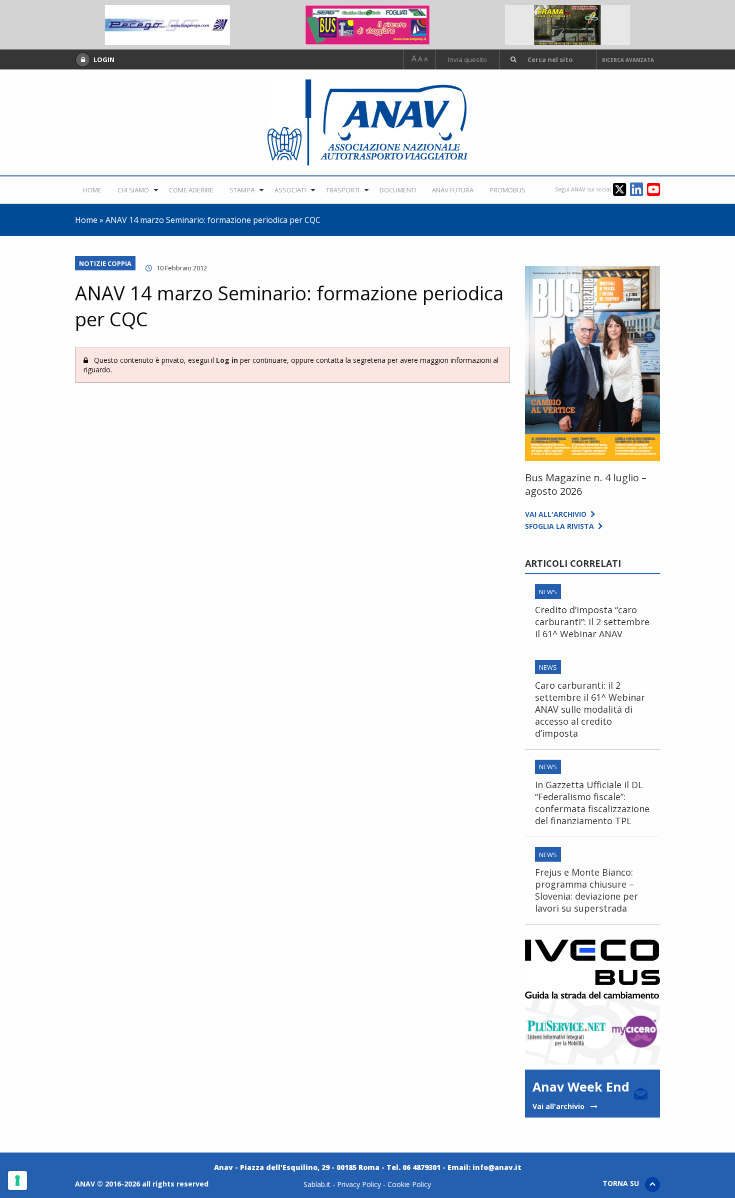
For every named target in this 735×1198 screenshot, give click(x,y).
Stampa (242, 189)
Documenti (398, 189)
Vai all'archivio (557, 514)
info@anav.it (497, 1167)
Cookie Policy (409, 1184)
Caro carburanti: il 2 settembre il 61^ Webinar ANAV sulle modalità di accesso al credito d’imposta (590, 709)
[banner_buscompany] (367, 23)
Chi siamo (133, 189)
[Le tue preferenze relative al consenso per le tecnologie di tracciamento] (17, 1180)
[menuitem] (92, 189)
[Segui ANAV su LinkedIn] (638, 188)
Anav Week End (581, 1094)
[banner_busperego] (167, 23)
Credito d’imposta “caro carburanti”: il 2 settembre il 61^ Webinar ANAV (592, 622)
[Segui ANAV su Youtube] (653, 188)
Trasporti (343, 189)
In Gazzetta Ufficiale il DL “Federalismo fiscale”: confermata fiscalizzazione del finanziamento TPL (592, 803)
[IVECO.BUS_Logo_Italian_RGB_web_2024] (592, 968)
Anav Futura (453, 189)
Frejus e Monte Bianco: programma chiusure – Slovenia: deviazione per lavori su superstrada (586, 890)
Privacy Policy (359, 1184)
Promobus (508, 189)
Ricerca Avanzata (628, 60)
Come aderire (191, 189)
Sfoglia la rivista (561, 526)
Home (92, 189)
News (548, 591)
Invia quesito (467, 59)
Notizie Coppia (105, 263)
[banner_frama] (567, 23)
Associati (290, 189)
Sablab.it (317, 1184)
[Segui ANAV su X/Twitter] (621, 188)
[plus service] (592, 1030)
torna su (623, 1183)
